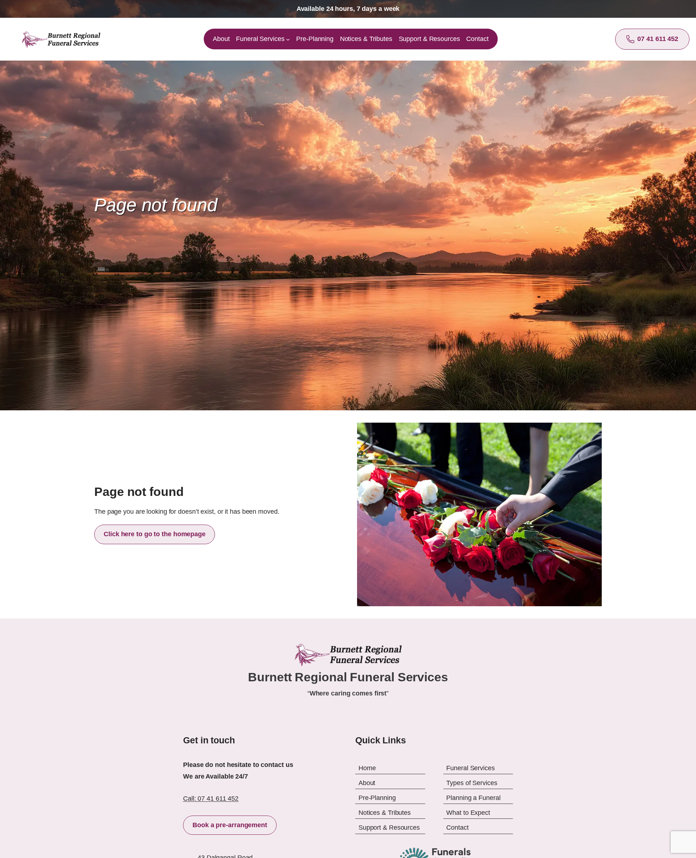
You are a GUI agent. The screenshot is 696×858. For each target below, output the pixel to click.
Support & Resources (389, 827)
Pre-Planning (377, 797)
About (367, 782)
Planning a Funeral (473, 797)
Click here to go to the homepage (155, 534)
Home (367, 767)
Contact (457, 827)
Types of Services (471, 782)
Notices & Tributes (385, 812)
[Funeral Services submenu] (288, 39)
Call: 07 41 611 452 (211, 798)
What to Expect (468, 812)
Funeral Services (470, 767)
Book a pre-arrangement (229, 825)
